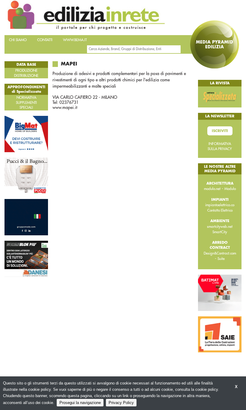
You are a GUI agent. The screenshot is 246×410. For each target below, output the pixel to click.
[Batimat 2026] (220, 292)
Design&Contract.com (220, 253)
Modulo (230, 189)
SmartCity (219, 232)
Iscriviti (220, 131)
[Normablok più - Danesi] (26, 258)
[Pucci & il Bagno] (26, 175)
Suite (221, 259)
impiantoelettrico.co (219, 205)
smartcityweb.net (219, 226)
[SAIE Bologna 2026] (220, 334)
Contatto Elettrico (219, 210)
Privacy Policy (121, 402)
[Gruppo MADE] (26, 217)
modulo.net (212, 189)
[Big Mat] (26, 133)
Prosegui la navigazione (80, 402)
